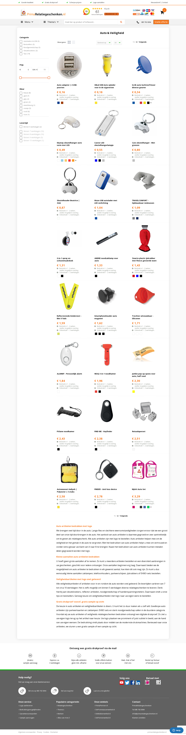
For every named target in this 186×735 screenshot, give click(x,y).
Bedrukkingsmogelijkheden (30, 709)
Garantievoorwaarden (28, 714)
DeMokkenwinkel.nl (103, 714)
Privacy (39, 732)
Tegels (69, 42)
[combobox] (92, 22)
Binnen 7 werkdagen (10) (34, 131)
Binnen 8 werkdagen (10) (34, 134)
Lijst (73, 42)
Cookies (46, 732)
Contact (165, 2)
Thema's (61, 709)
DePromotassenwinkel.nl (105, 709)
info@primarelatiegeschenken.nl (144, 714)
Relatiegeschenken (65, 705)
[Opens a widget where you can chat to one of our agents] (176, 730)
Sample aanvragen (27, 718)
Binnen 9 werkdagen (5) (33, 137)
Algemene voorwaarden (27, 732)
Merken (61, 714)
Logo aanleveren (26, 705)
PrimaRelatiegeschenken (141, 705)
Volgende (143, 42)
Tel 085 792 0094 (138, 709)
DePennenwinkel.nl (103, 718)
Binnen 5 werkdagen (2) (33, 127)
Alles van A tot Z (64, 718)
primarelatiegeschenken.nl (157, 732)
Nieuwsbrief (155, 2)
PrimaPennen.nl (102, 705)
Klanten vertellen (138, 718)
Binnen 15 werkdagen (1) (34, 141)
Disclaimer (54, 732)
